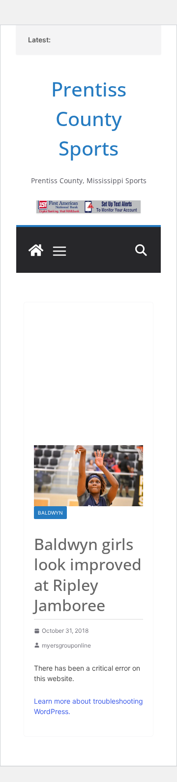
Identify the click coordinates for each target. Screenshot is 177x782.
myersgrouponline (66, 645)
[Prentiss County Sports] (36, 250)
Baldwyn (50, 513)
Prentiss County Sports (88, 118)
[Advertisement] (88, 368)
